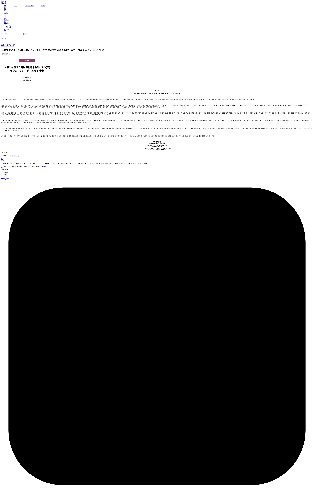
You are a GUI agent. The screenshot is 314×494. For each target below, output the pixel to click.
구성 (5, 9)
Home (2, 44)
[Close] (6, 3)
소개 (5, 6)
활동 (15, 6)
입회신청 (3, 35)
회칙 (5, 10)
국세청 (2, 168)
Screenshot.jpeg (14, 156)
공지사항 (6, 13)
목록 (2, 159)
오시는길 (6, 12)
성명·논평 (3, 46)
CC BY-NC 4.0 (41, 166)
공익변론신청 (7, 26)
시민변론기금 (7, 27)
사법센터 (43, 6)
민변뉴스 (6, 20)
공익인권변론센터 (29, 6)
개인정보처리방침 (142, 163)
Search (3, 34)
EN (1, 41)
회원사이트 (3, 38)
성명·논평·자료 (5, 16)
